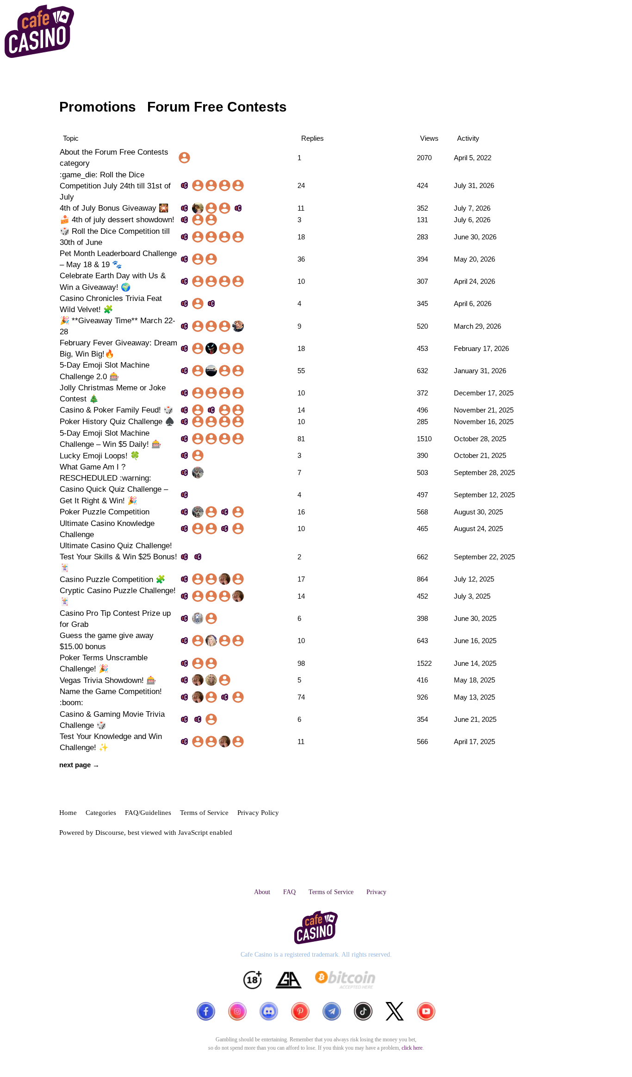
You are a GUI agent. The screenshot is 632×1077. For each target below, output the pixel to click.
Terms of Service (204, 812)
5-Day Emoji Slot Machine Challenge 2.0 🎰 (104, 370)
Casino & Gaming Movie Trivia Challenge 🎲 (112, 719)
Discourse (109, 832)
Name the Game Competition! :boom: (111, 697)
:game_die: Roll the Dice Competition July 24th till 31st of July (115, 185)
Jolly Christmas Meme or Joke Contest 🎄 (113, 393)
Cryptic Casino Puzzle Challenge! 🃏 (118, 596)
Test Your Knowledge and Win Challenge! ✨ (111, 742)
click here (412, 1048)
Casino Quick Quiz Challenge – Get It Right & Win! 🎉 (114, 494)
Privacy (376, 892)
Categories (101, 812)
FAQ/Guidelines (148, 812)
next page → (79, 765)
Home (68, 812)
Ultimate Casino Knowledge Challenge (107, 529)
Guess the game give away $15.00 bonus (107, 641)
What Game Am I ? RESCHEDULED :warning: (105, 472)
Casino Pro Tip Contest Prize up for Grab (115, 618)
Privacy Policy (258, 812)
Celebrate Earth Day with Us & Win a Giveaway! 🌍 (113, 281)
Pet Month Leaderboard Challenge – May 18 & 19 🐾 (118, 259)
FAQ (289, 892)
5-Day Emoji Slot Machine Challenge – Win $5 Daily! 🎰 (110, 438)
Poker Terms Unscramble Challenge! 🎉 (104, 663)
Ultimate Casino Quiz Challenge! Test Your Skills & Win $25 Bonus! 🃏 (118, 556)
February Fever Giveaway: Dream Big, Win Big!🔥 (118, 348)
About (262, 892)
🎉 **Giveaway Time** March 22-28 (117, 326)
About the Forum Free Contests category (114, 157)
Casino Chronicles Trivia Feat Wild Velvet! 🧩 (111, 304)
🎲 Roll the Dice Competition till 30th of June (115, 236)
